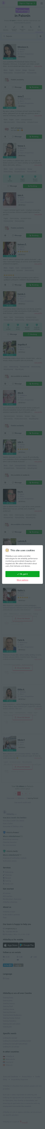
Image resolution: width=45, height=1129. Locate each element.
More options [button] (22, 580)
